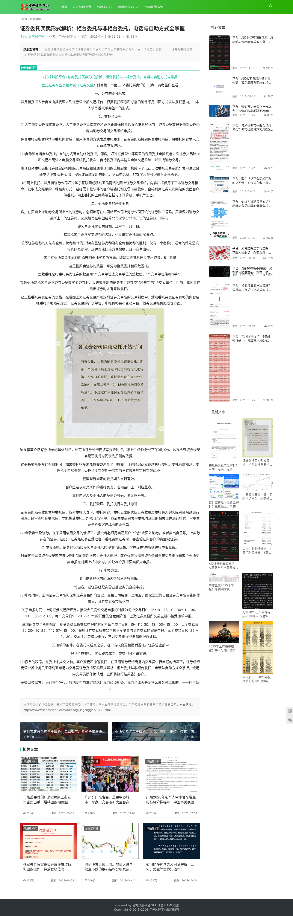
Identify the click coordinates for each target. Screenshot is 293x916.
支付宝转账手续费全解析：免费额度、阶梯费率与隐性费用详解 (224, 504)
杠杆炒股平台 (82, 7)
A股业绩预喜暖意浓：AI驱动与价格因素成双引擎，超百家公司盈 (224, 566)
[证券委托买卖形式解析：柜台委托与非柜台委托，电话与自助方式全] (257, 437)
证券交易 (86, 85)
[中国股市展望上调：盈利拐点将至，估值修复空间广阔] (257, 482)
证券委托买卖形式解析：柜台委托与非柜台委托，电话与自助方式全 (257, 462)
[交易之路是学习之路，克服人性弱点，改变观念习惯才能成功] (219, 253)
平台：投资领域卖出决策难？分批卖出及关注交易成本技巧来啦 (251, 290)
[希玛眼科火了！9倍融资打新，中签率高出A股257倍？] (219, 368)
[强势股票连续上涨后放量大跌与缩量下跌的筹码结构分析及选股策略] (110, 841)
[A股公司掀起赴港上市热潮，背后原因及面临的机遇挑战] (219, 87)
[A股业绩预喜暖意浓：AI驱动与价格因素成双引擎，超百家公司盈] (219, 52)
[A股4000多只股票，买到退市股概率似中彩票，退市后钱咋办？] (219, 271)
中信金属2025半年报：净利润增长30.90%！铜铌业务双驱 (223, 587)
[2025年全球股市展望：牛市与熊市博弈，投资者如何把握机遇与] (224, 632)
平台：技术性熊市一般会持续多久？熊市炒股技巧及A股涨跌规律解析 (251, 130)
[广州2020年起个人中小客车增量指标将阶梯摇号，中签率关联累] (171, 774)
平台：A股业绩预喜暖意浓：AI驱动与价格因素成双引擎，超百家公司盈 (252, 42)
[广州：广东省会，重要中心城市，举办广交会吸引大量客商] (110, 774)
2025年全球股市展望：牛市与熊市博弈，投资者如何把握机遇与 (224, 648)
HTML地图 (171, 905)
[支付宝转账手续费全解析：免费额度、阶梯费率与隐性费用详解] (224, 486)
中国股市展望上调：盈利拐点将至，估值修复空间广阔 (257, 496)
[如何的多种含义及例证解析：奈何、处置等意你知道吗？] (171, 841)
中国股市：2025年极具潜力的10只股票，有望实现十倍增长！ (257, 679)
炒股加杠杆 (104, 7)
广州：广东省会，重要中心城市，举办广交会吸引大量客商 (107, 799)
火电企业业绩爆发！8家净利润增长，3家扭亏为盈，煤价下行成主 (257, 551)
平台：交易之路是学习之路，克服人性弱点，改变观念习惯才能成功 (251, 252)
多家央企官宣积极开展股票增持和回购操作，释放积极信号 (47, 866)
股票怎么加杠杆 (128, 7)
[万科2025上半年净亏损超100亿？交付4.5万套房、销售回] (257, 591)
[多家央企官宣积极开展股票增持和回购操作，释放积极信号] (48, 841)
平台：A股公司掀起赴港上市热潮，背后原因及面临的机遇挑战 (251, 83)
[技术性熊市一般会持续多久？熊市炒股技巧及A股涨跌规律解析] (219, 146)
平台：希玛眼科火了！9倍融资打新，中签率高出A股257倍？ (251, 341)
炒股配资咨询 (154, 7)
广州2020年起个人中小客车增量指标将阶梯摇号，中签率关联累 (171, 799)
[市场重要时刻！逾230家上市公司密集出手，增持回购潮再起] (48, 774)
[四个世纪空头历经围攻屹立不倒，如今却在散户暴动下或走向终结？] (219, 184)
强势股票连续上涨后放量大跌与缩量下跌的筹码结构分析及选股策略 (109, 867)
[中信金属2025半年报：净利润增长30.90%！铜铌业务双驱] (224, 577)
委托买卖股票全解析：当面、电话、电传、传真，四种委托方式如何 (224, 467)
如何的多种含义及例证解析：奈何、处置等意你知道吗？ (170, 866)
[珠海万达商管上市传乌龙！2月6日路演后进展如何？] (219, 111)
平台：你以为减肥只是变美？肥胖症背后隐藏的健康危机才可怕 (251, 206)
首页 (64, 7)
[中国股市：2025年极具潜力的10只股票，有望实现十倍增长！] (257, 647)
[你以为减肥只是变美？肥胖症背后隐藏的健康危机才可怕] (219, 220)
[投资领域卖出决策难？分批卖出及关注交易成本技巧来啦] (219, 305)
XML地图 (157, 905)
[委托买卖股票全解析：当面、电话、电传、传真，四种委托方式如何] (224, 440)
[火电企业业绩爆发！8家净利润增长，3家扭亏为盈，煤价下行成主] (257, 528)
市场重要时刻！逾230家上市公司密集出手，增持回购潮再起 (47, 799)
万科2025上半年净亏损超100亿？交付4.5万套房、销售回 (256, 614)
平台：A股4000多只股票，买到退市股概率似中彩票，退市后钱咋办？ (252, 272)
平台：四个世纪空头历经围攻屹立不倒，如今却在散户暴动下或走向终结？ (251, 183)
